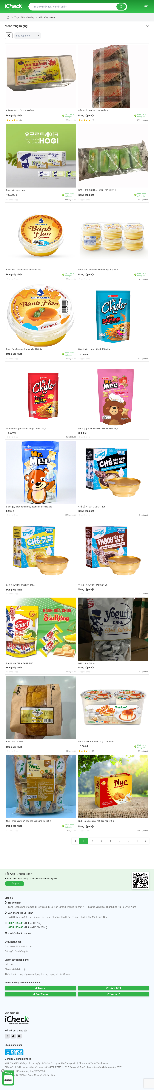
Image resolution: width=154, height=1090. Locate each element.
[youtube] (19, 1036)
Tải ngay (15, 883)
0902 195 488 (15, 923)
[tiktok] (13, 1036)
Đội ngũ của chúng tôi (16, 951)
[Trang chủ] (14, 7)
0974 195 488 (15, 927)
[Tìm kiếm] (121, 6)
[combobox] (27, 35)
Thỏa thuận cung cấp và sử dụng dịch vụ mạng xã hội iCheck (37, 974)
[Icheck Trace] (40, 994)
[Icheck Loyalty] (113, 994)
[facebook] (7, 1036)
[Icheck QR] (113, 988)
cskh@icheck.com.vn (19, 933)
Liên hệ (8, 964)
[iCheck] (40, 988)
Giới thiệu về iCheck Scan (18, 946)
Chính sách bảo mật (15, 969)
